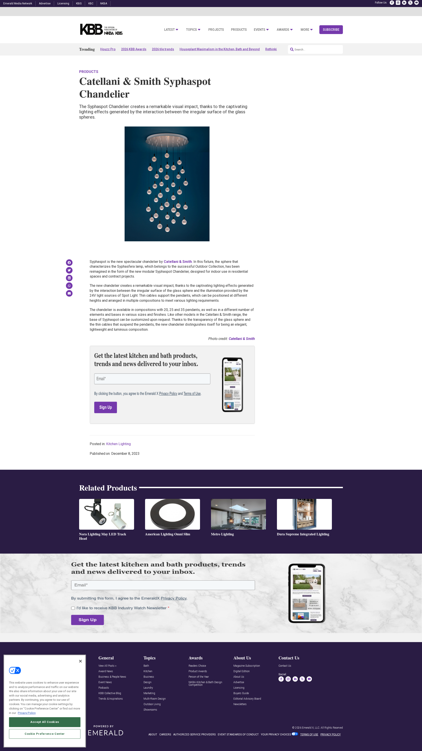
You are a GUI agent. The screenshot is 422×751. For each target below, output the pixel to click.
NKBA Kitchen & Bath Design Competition (205, 683)
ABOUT (152, 734)
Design (147, 682)
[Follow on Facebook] (392, 2)
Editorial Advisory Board (247, 698)
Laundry (148, 687)
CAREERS (165, 734)
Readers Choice (197, 665)
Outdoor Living (152, 704)
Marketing (149, 693)
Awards (283, 29)
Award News (105, 671)
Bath (146, 665)
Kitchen (148, 671)
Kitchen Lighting (118, 444)
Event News (105, 682)
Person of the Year (199, 676)
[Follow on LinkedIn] (404, 2)
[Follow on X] (410, 2)
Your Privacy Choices (276, 734)
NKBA (103, 3)
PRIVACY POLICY (330, 734)
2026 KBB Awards (133, 49)
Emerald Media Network (17, 3)
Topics (191, 29)
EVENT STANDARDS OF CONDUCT (238, 734)
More (305, 29)
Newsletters (240, 704)
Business (149, 676)
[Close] (80, 661)
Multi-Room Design (155, 698)
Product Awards (198, 671)
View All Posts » (107, 665)
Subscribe (331, 29)
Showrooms (150, 709)
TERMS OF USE (309, 734)
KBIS (79, 3)
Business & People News (112, 676)
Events (259, 29)
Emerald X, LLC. (311, 727)
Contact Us (284, 665)
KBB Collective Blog (109, 693)
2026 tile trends (163, 49)
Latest (169, 29)
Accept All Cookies (44, 722)
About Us (238, 676)
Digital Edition (241, 671)
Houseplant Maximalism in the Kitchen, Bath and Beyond (220, 49)
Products (239, 29)
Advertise (45, 3)
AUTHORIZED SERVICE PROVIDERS (194, 734)
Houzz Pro (108, 49)
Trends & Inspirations (110, 698)
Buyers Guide (241, 693)
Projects (216, 29)
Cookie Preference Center (45, 733)
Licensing (63, 3)
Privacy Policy (27, 712)
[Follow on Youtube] (416, 2)
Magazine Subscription (246, 665)
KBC (90, 3)
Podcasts (103, 687)
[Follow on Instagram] (398, 2)
